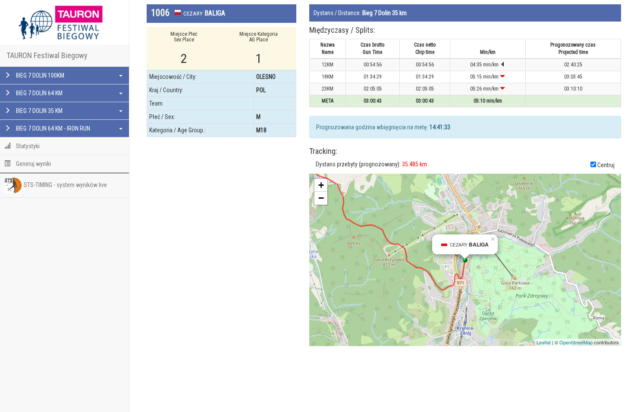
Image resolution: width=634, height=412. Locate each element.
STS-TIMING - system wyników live (65, 184)
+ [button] (321, 185)
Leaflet (544, 342)
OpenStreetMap (576, 342)
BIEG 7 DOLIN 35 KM (39, 110)
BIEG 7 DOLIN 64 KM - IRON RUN (52, 128)
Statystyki (27, 146)
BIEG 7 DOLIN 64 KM (39, 93)
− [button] (321, 198)
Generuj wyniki (33, 163)
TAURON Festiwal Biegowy (47, 55)
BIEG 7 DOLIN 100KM (39, 75)
